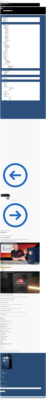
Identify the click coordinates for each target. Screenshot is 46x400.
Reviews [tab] (3, 270)
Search (11, 10)
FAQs (2, 371)
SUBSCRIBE (2, 391)
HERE (17, 241)
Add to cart (2, 266)
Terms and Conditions (4, 373)
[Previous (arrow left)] (0, 399)
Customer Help (3, 106)
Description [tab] (3, 268)
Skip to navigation (2, 1)
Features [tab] (3, 269)
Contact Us (3, 377)
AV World (3, 376)
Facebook (3, 113)
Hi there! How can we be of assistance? (5, 267)
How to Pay (3, 372)
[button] (1, 12)
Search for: (1, 10)
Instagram (3, 114)
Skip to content (7, 1)
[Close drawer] (0, 2)
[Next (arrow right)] (1, 399)
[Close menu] (0, 0)
